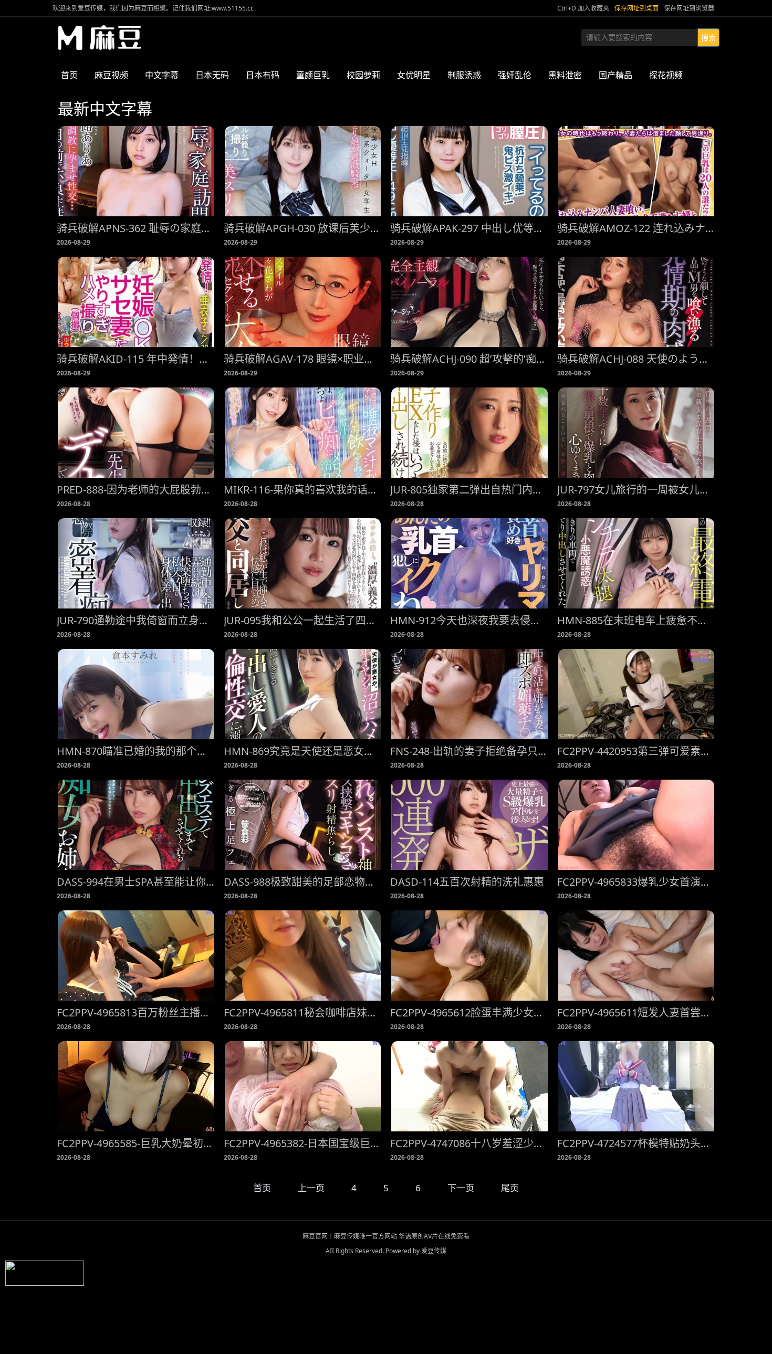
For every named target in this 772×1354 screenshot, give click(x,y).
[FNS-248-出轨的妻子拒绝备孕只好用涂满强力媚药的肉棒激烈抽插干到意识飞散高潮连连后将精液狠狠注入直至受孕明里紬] (469, 694)
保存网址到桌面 (636, 8)
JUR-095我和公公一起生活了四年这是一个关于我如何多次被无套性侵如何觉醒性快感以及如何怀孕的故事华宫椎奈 (303, 620)
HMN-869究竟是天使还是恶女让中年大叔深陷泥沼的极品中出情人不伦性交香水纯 (303, 751)
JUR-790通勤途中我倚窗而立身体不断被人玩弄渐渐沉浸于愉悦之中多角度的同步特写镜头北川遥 (136, 620)
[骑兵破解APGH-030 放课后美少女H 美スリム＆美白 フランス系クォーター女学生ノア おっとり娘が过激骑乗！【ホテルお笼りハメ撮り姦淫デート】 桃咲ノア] (303, 171)
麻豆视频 (111, 75)
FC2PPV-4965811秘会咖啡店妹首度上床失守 (303, 1012)
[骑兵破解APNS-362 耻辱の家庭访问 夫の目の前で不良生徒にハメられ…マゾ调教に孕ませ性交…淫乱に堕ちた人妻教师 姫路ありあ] (136, 171)
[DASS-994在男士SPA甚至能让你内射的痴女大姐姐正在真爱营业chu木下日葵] (136, 825)
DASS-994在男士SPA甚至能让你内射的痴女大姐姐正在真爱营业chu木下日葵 (136, 882)
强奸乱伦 (514, 75)
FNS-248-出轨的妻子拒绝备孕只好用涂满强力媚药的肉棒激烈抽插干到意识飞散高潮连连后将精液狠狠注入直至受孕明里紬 (469, 751)
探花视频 (666, 75)
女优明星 (414, 75)
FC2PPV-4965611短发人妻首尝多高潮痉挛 (636, 1012)
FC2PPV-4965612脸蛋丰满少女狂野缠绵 (469, 1012)
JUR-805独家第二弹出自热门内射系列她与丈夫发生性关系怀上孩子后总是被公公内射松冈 (469, 489)
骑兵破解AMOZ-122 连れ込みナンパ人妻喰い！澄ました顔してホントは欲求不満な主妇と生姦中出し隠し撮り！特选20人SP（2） (636, 228)
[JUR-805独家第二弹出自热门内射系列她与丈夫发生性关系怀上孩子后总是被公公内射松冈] (469, 432)
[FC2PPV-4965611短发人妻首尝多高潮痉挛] (636, 955)
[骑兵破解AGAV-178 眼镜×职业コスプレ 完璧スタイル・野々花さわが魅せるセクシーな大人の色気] (303, 302)
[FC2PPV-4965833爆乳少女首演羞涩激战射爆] (636, 825)
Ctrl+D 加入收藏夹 (583, 8)
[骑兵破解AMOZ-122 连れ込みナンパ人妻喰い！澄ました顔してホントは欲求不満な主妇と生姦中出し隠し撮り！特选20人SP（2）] (636, 171)
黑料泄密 (565, 75)
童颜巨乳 (313, 75)
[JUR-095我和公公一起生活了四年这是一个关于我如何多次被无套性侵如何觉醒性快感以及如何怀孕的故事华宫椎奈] (303, 563)
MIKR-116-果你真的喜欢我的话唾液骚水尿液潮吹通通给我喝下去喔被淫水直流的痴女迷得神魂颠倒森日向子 (303, 489)
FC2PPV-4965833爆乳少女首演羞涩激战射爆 (636, 882)
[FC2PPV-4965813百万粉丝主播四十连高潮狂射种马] (136, 955)
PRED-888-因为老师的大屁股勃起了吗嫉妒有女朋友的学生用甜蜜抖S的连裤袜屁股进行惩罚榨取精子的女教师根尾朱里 (136, 489)
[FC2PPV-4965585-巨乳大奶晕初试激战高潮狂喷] (136, 1086)
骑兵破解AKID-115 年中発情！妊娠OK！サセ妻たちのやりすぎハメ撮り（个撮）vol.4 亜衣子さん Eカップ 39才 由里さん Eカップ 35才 (136, 359)
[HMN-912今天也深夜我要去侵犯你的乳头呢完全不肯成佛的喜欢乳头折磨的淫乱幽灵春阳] (469, 563)
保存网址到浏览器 (689, 8)
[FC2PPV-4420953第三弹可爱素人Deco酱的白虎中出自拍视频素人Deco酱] (636, 694)
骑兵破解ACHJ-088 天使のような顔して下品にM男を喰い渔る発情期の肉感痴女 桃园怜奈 (636, 359)
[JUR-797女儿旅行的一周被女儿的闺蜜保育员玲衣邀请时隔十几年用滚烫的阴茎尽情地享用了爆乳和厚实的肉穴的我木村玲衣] (636, 432)
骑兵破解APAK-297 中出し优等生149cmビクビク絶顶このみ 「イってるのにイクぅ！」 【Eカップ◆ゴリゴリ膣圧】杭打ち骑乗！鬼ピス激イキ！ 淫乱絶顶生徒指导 (469, 228)
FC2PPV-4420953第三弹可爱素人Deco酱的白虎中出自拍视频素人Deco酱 (636, 751)
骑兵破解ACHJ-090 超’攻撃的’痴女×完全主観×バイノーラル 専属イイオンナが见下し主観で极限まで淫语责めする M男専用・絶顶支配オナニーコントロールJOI (469, 359)
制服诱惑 (464, 75)
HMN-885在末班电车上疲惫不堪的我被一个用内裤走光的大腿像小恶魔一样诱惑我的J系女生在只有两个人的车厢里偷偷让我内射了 (636, 620)
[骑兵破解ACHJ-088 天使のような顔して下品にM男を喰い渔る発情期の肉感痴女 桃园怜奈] (636, 302)
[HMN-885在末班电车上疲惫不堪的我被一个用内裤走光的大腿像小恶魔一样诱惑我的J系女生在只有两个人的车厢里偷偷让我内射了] (636, 563)
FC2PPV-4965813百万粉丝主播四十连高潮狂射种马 (136, 1012)
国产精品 (615, 75)
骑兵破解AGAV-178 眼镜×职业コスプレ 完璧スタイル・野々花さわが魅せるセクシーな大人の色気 (303, 359)
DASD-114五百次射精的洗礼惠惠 (467, 882)
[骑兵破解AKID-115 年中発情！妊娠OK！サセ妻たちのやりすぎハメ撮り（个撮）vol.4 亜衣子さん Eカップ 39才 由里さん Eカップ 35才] (136, 302)
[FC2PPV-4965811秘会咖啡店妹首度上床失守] (303, 955)
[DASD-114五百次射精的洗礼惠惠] (469, 825)
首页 (69, 75)
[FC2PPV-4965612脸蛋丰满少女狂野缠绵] (469, 955)
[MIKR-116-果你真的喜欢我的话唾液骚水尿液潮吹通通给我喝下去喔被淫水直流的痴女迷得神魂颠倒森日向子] (303, 432)
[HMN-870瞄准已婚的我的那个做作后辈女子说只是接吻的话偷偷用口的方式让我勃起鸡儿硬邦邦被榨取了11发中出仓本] (136, 694)
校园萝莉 (363, 75)
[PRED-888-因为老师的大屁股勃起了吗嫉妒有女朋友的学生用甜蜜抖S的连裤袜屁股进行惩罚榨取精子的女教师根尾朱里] (136, 432)
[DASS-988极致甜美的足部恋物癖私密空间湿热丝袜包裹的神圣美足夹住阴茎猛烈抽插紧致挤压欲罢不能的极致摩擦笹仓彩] (303, 825)
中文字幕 (162, 75)
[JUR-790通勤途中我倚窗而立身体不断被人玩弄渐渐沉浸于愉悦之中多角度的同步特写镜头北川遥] (136, 563)
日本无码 (212, 75)
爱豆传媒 (100, 38)
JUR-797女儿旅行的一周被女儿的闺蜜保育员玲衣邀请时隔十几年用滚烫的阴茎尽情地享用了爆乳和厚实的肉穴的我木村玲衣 (636, 489)
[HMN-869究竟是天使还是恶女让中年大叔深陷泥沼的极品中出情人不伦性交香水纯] (303, 694)
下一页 (460, 1188)
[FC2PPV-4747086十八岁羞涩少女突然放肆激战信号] (469, 1086)
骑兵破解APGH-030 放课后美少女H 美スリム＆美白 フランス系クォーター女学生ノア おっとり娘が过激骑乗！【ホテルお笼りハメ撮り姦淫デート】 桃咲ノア (303, 228)
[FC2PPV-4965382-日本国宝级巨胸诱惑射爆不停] (303, 1086)
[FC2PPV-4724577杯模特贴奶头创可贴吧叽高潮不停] (636, 1086)
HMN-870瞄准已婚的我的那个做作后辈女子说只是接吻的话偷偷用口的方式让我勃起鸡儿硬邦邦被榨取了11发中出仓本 (136, 751)
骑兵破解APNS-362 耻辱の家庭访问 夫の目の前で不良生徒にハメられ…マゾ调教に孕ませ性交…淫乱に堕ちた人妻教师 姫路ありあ (136, 228)
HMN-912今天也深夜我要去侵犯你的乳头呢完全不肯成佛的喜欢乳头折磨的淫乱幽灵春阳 (469, 620)
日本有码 (262, 75)
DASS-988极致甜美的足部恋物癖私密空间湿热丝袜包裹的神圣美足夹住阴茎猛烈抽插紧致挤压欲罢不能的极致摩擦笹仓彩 (303, 882)
